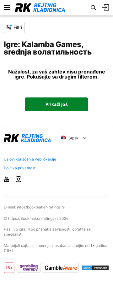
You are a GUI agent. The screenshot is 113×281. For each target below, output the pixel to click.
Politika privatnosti (20, 168)
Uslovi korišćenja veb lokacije (30, 159)
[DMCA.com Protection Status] (95, 268)
